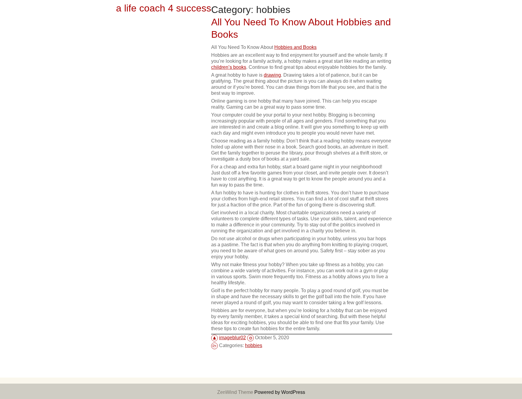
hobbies (253, 345)
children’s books (228, 67)
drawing (272, 75)
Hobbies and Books (295, 47)
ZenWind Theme (235, 392)
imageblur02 (232, 337)
